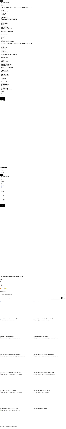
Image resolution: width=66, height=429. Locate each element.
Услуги (2, 91)
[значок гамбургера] (1, 1)
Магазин (2, 5)
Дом (1, 279)
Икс (2, 98)
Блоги (2, 93)
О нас (2, 4)
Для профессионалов (5, 2)
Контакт (2, 95)
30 (48, 297)
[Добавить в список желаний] (31, 303)
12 (45, 298)
